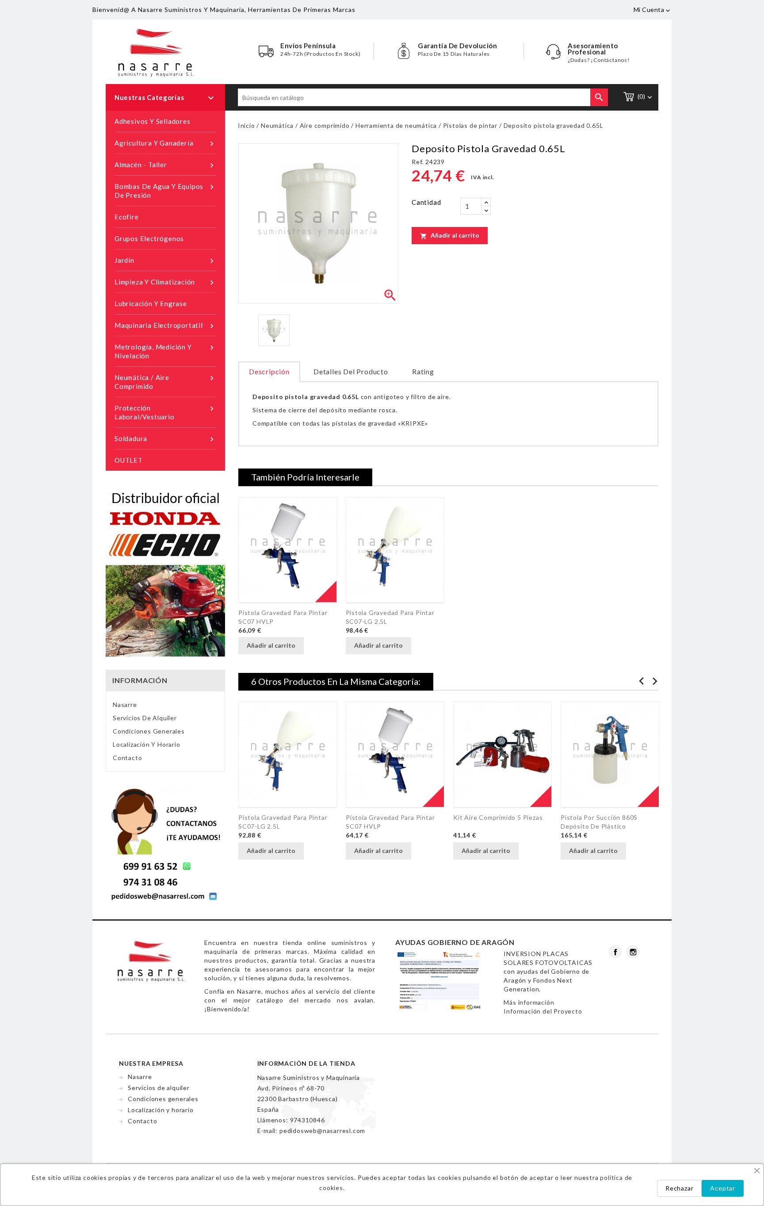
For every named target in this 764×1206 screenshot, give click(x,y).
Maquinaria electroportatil (165, 325)
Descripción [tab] (269, 371)
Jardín (165, 260)
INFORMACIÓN (140, 680)
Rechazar (679, 1188)
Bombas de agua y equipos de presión (165, 190)
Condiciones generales (149, 731)
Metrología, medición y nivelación (165, 351)
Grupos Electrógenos (149, 238)
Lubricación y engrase (151, 303)
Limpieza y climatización (165, 282)
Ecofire (127, 217)
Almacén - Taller (165, 165)
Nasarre (125, 704)
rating (423, 371)
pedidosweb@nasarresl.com (322, 1130)
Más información (529, 1002)
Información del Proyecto (543, 1011)
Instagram (632, 951)
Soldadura (165, 439)
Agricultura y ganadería (165, 143)
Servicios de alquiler (145, 718)
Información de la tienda (306, 1063)
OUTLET (129, 460)
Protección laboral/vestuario (165, 412)
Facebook (615, 951)
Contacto (127, 757)
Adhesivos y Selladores (153, 121)
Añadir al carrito (449, 235)
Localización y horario (146, 744)
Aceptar (722, 1188)
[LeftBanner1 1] (165, 843)
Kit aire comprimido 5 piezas (497, 817)
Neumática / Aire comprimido (165, 381)
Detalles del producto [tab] (350, 371)
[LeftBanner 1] (165, 572)
